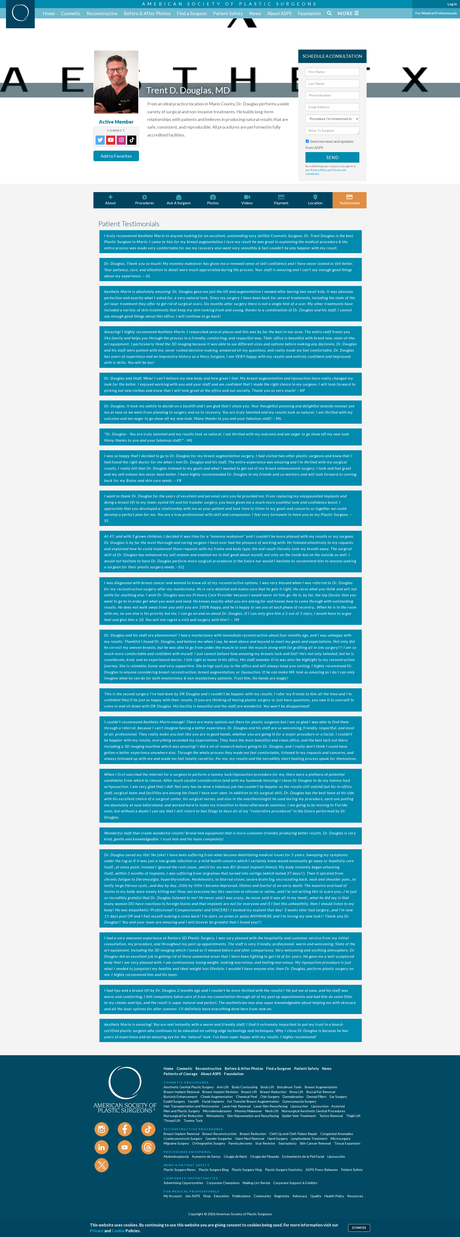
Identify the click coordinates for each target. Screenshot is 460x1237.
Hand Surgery (277, 1138)
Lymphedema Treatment (309, 1138)
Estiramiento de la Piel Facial (303, 1156)
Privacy (97, 1230)
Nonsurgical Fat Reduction (183, 1116)
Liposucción (336, 1156)
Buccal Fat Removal (320, 1092)
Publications (241, 1196)
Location (315, 202)
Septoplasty (287, 1143)
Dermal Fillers (317, 1096)
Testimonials (349, 202)
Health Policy (334, 1196)
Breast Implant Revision (220, 1092)
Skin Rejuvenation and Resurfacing (253, 1116)
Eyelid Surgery (174, 1101)
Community (262, 1196)
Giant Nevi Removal (249, 1138)
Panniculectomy (240, 1143)
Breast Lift (249, 1092)
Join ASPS (192, 1196)
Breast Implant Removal (181, 1092)
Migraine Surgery (176, 1143)
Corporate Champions (223, 1183)
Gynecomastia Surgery (299, 1101)
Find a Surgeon (192, 13)
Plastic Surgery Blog (214, 1170)
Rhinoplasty (215, 1116)
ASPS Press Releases (322, 1170)
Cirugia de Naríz (235, 1156)
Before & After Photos (147, 13)
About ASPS (279, 13)
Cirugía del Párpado (264, 1156)
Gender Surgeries (218, 1138)
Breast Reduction (273, 1092)
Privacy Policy (318, 169)
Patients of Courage (181, 1074)
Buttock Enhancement (180, 1096)
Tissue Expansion (347, 1143)
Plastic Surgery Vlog (247, 1170)
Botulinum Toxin (289, 1087)
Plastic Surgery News (180, 1170)
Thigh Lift (353, 1116)
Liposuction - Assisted (328, 1106)
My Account (173, 1196)
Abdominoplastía (176, 1156)
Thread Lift (172, 1120)
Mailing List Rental (256, 1183)
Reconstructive (102, 13)
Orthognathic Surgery (208, 1143)
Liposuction (299, 1106)
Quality (315, 1196)
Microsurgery (341, 1138)
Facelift (193, 1101)
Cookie (118, 1230)
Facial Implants (213, 1101)
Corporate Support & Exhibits (295, 1183)
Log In (452, 4)
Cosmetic (70, 13)
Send (332, 157)
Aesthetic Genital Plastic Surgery (189, 1087)
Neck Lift (272, 1111)
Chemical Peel (246, 1096)
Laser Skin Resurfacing (271, 1106)
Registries (281, 1196)
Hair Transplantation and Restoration (191, 1106)
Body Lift (267, 1087)
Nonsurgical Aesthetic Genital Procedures (313, 1111)
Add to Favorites (116, 156)
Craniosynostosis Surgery (183, 1138)
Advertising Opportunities (183, 1183)
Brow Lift (296, 1092)
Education (221, 1196)
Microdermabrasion (217, 1111)
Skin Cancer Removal (315, 1143)
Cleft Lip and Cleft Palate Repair (293, 1134)
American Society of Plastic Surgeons (230, 3)
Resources (355, 1196)
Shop (207, 1196)
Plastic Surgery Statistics (284, 1170)
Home (49, 13)
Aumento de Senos (206, 1156)
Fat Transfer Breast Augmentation (253, 1101)
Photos (213, 202)
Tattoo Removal (331, 1116)
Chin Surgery (270, 1096)
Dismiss (359, 1228)
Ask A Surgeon (179, 202)
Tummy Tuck (193, 1120)
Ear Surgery (338, 1096)
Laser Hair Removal (236, 1106)
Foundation (309, 13)
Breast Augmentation (321, 1087)
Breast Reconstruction (219, 1134)
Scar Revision (265, 1143)
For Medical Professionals (436, 13)
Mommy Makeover (248, 1111)
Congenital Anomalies (336, 1134)
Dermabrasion (293, 1096)
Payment (281, 202)
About (110, 202)
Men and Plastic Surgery (182, 1111)
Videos (247, 202)
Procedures (144, 202)
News (255, 13)
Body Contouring (245, 1087)
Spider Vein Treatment (299, 1116)
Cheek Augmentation (217, 1096)
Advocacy (300, 1196)
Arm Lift (223, 1087)
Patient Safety (228, 13)
